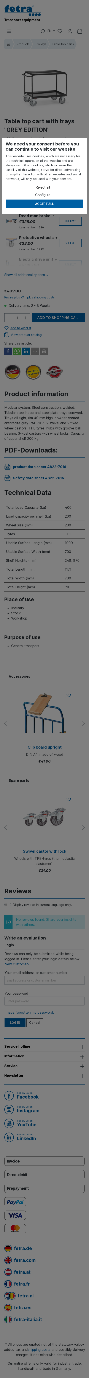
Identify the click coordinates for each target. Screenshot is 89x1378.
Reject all (42, 187)
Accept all (44, 204)
